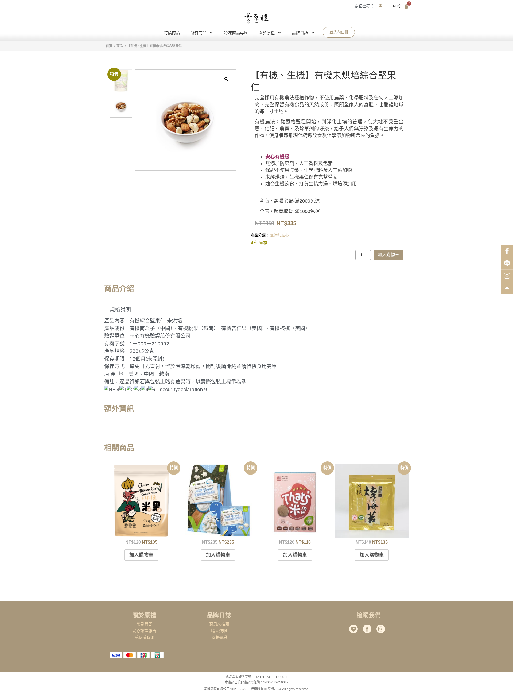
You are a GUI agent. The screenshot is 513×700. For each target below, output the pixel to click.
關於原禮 (267, 32)
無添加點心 (279, 235)
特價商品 (172, 32)
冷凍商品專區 (236, 32)
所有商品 (199, 32)
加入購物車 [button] (141, 555)
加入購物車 (388, 254)
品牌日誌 (300, 32)
